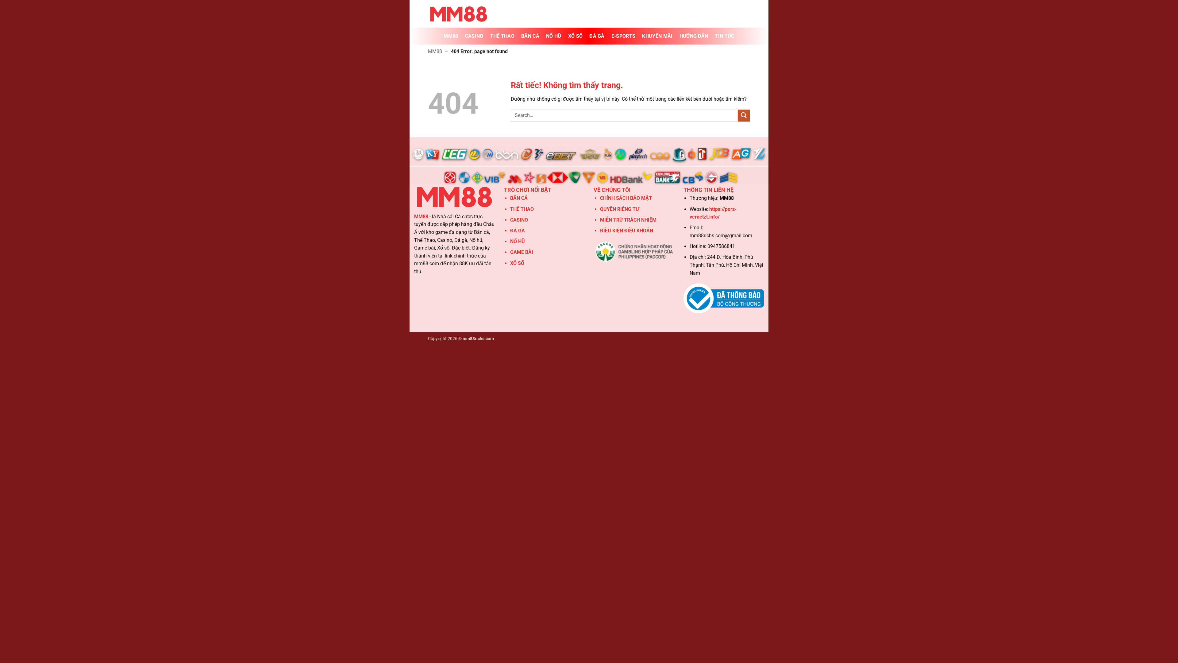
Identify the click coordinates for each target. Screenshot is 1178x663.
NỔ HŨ (553, 36)
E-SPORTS (623, 36)
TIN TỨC (724, 36)
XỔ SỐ (575, 36)
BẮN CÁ (530, 36)
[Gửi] (744, 116)
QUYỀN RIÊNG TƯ (619, 209)
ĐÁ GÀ (597, 36)
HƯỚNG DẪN (693, 36)
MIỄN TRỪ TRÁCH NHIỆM (628, 220)
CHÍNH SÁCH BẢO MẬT (626, 198)
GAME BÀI (521, 252)
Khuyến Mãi (657, 36)
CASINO (474, 36)
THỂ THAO (502, 36)
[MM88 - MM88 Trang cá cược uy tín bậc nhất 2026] (458, 14)
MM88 (451, 36)
